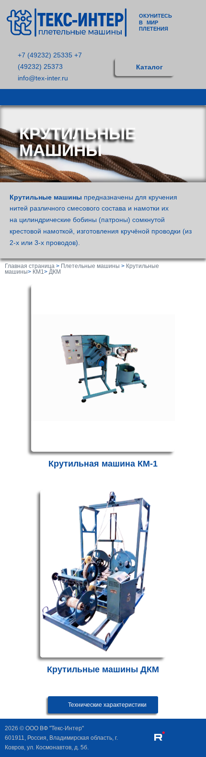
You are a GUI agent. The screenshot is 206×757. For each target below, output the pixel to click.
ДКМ (55, 271)
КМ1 (38, 271)
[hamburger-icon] (195, 97)
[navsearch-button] (194, 66)
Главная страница (30, 266)
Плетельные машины (90, 266)
